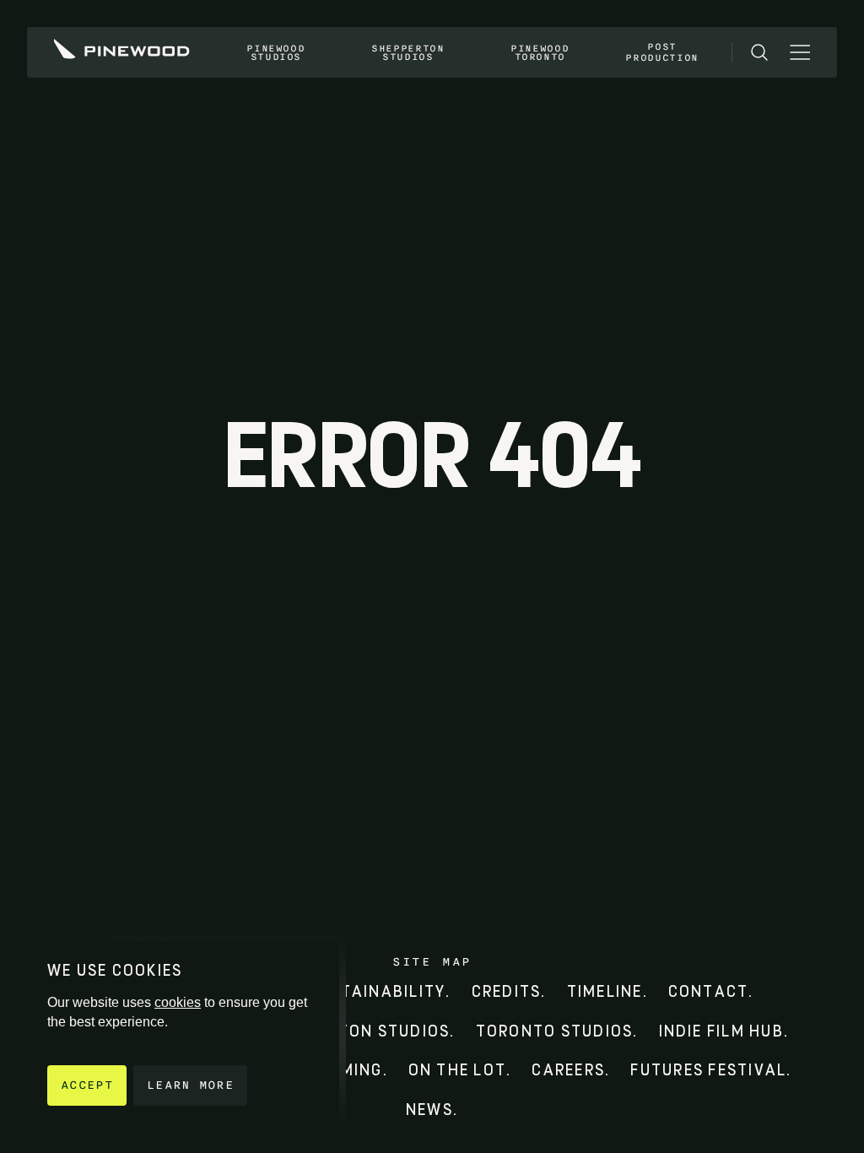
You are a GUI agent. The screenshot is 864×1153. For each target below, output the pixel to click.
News (429, 1109)
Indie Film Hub (721, 1031)
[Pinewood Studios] (122, 52)
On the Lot (457, 1070)
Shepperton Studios (408, 52)
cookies (177, 1002)
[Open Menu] (800, 52)
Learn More (190, 1085)
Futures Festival (708, 1070)
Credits (507, 991)
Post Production (662, 52)
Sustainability (377, 991)
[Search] (759, 52)
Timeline (605, 991)
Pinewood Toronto (539, 52)
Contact (708, 991)
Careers (568, 1070)
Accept (87, 1085)
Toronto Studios (555, 1031)
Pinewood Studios (275, 52)
